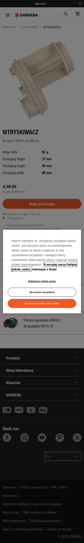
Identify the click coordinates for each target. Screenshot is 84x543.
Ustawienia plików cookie (42, 281)
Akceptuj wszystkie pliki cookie (42, 303)
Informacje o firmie (44, 269)
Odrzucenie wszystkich (42, 292)
